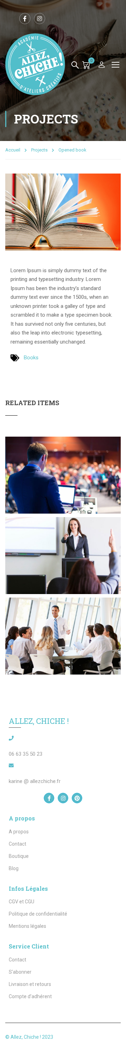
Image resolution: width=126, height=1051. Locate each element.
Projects (39, 150)
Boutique (19, 856)
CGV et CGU (21, 901)
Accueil (12, 150)
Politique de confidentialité (38, 914)
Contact (17, 844)
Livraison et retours (30, 984)
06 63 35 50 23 (25, 754)
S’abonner (20, 972)
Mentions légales (27, 926)
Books (31, 357)
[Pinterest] (77, 798)
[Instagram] (63, 798)
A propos (19, 831)
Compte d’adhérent (30, 996)
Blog (14, 868)
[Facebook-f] (49, 798)
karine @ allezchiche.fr (35, 781)
